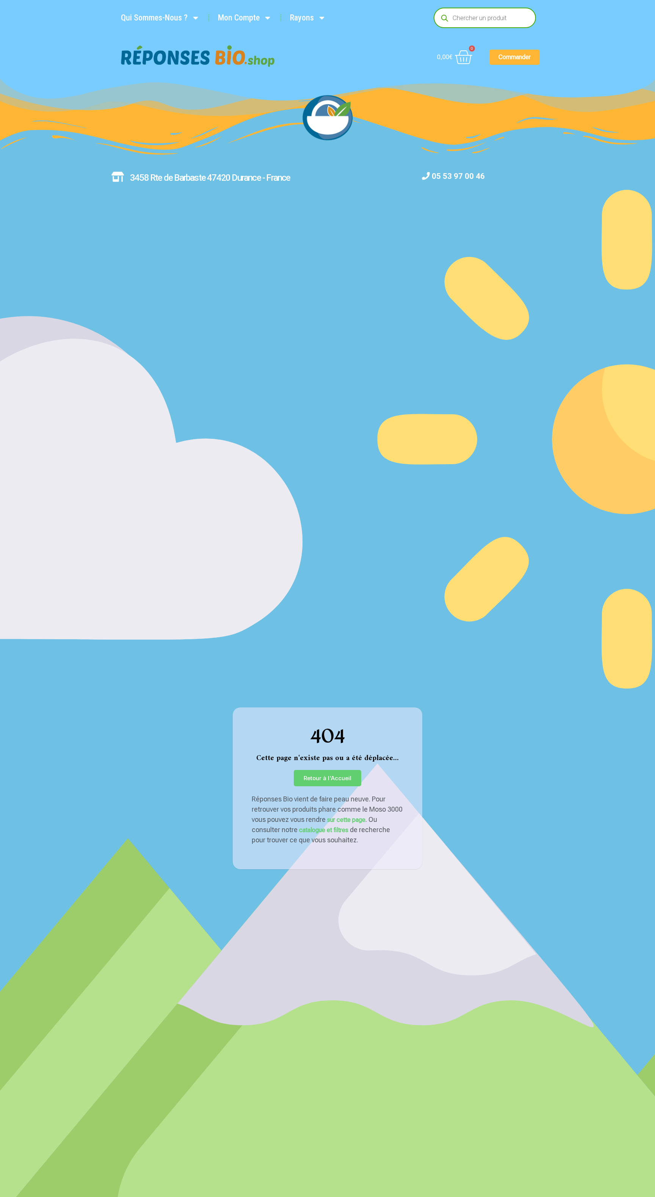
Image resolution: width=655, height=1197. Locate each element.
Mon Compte (239, 17)
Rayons (302, 17)
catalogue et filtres (323, 830)
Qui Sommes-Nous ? (154, 17)
